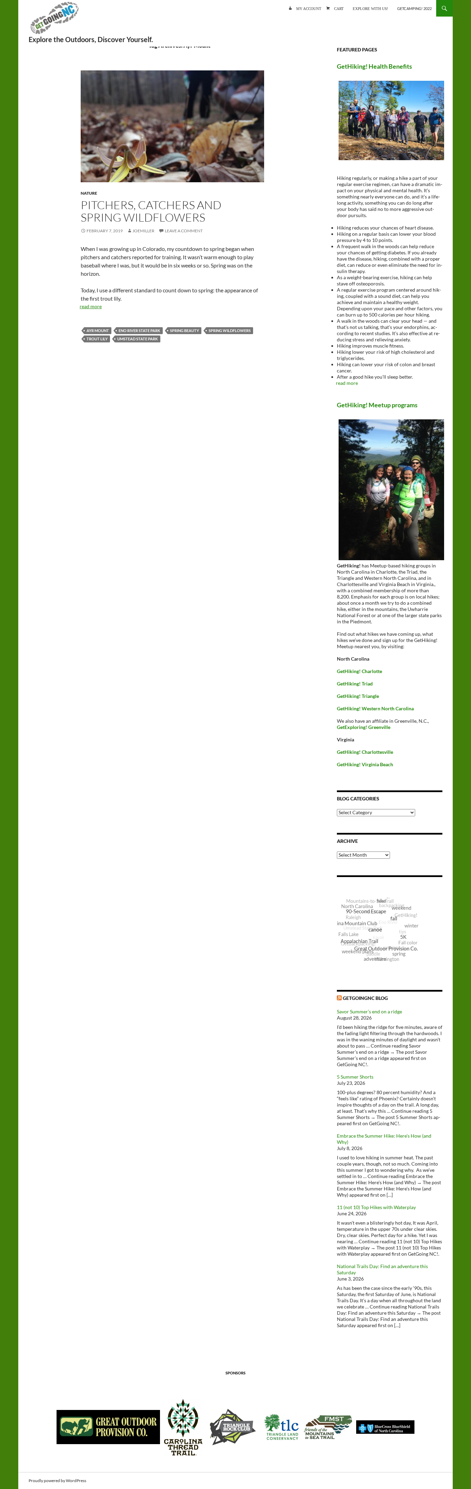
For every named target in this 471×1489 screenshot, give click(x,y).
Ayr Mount (98, 330)
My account (308, 8)
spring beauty (184, 330)
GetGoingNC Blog (365, 998)
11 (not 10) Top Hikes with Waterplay (376, 1207)
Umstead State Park (137, 339)
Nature (89, 193)
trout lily (97, 339)
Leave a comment (184, 230)
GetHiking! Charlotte (359, 671)
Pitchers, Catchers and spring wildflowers (151, 211)
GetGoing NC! (54, 20)
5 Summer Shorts (355, 1077)
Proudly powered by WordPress (57, 1480)
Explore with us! (370, 8)
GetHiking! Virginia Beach (365, 764)
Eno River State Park (139, 330)
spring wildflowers (230, 330)
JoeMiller (143, 230)
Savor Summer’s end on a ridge (369, 1011)
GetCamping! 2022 (414, 8)
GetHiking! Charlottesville (365, 752)
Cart (339, 8)
